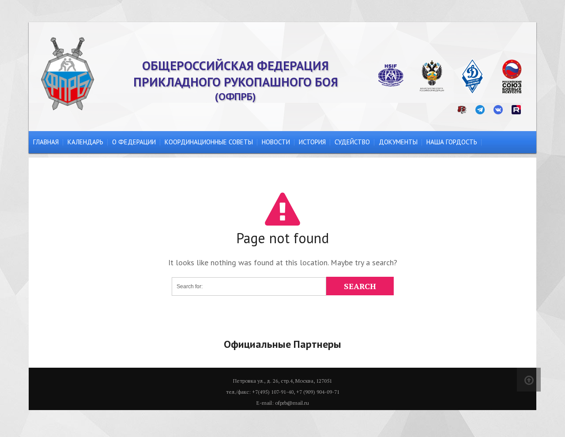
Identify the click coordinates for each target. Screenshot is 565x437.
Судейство (352, 142)
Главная (46, 142)
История (312, 142)
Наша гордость (451, 142)
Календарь (85, 142)
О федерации (134, 142)
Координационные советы (209, 142)
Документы (398, 142)
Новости (276, 142)
